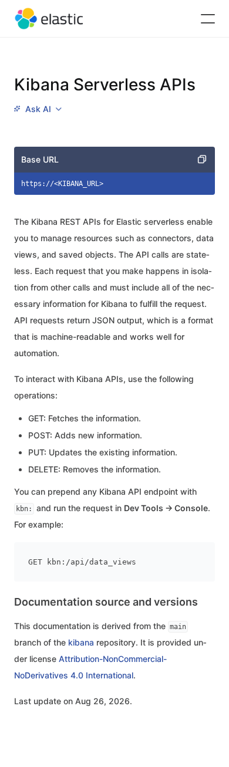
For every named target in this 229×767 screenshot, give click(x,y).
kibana (81, 642)
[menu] (37, 109)
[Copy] (202, 159)
